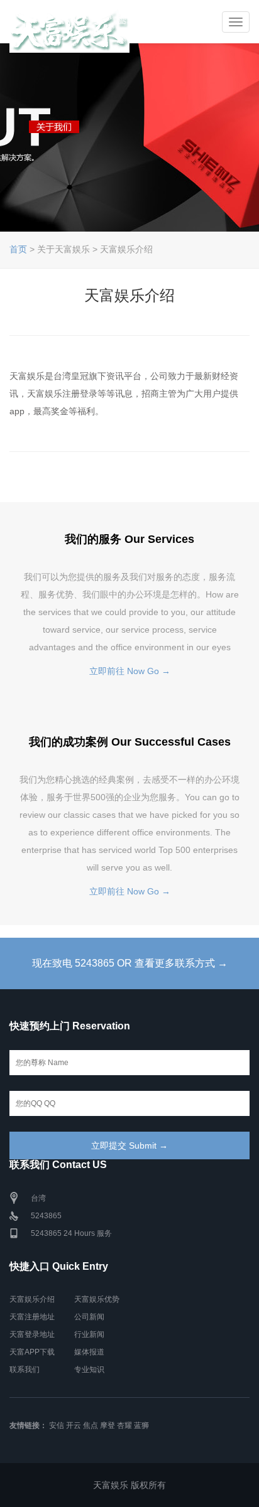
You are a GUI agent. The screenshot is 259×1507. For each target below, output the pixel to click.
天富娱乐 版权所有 (129, 1485)
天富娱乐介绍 (32, 1299)
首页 (18, 249)
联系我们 (24, 1369)
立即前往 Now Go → (129, 671)
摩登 (107, 1425)
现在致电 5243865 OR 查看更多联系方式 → (130, 963)
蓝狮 (141, 1425)
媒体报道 (89, 1352)
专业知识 (89, 1369)
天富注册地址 (32, 1316)
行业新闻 (89, 1334)
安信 (56, 1425)
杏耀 (124, 1425)
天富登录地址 (32, 1334)
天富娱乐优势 (96, 1299)
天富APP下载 (32, 1352)
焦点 (90, 1425)
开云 (73, 1425)
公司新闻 (89, 1316)
